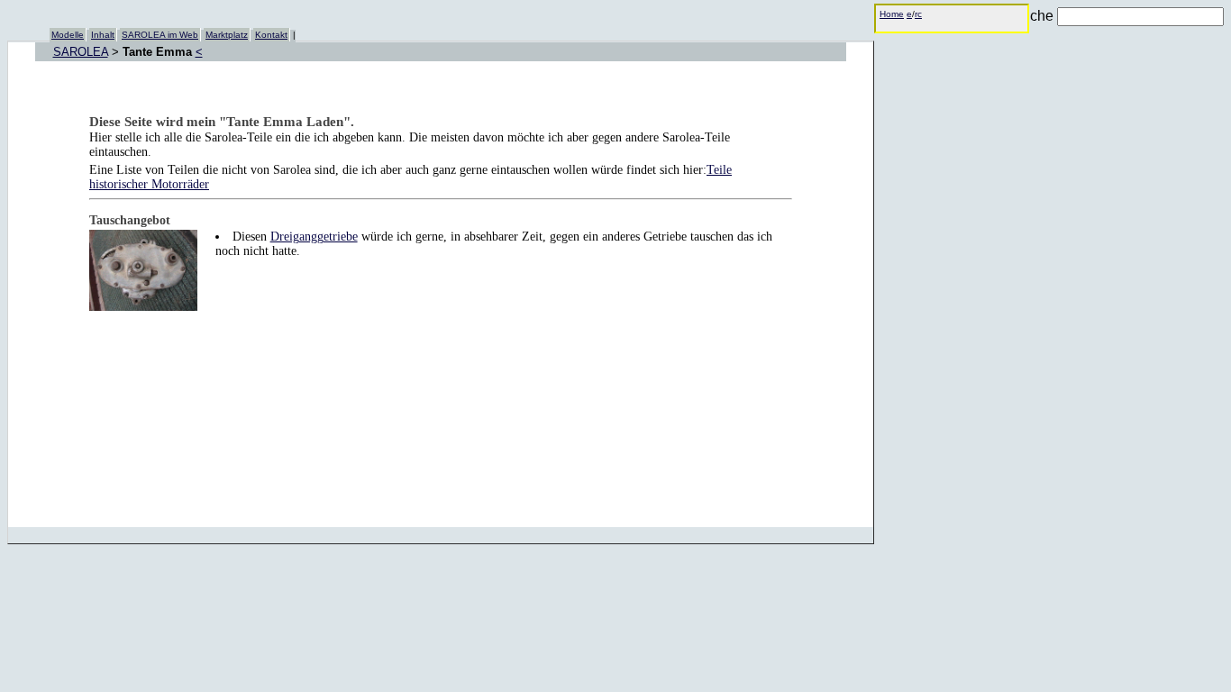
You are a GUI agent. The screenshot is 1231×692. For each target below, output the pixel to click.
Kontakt (271, 35)
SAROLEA (80, 52)
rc (918, 14)
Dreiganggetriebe (314, 236)
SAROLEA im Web (160, 35)
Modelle (67, 35)
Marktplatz (226, 35)
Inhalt (102, 35)
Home (892, 14)
